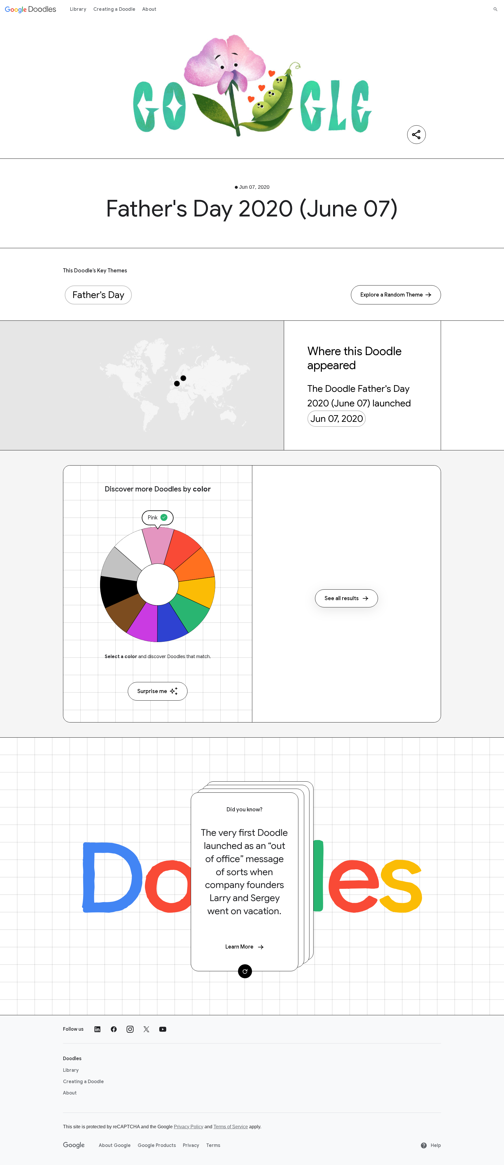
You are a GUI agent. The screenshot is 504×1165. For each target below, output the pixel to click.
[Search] (495, 9)
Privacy (191, 1145)
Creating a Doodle (114, 9)
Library (78, 9)
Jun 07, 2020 (336, 418)
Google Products (157, 1145)
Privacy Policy (188, 1126)
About (149, 9)
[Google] (74, 1145)
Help (435, 1145)
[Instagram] (130, 1029)
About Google (115, 1145)
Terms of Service (231, 1126)
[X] (146, 1029)
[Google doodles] (30, 9)
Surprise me (152, 691)
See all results (342, 598)
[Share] (416, 134)
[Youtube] (163, 1029)
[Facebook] (114, 1029)
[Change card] (245, 971)
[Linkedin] (97, 1029)
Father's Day (98, 295)
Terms (213, 1145)
